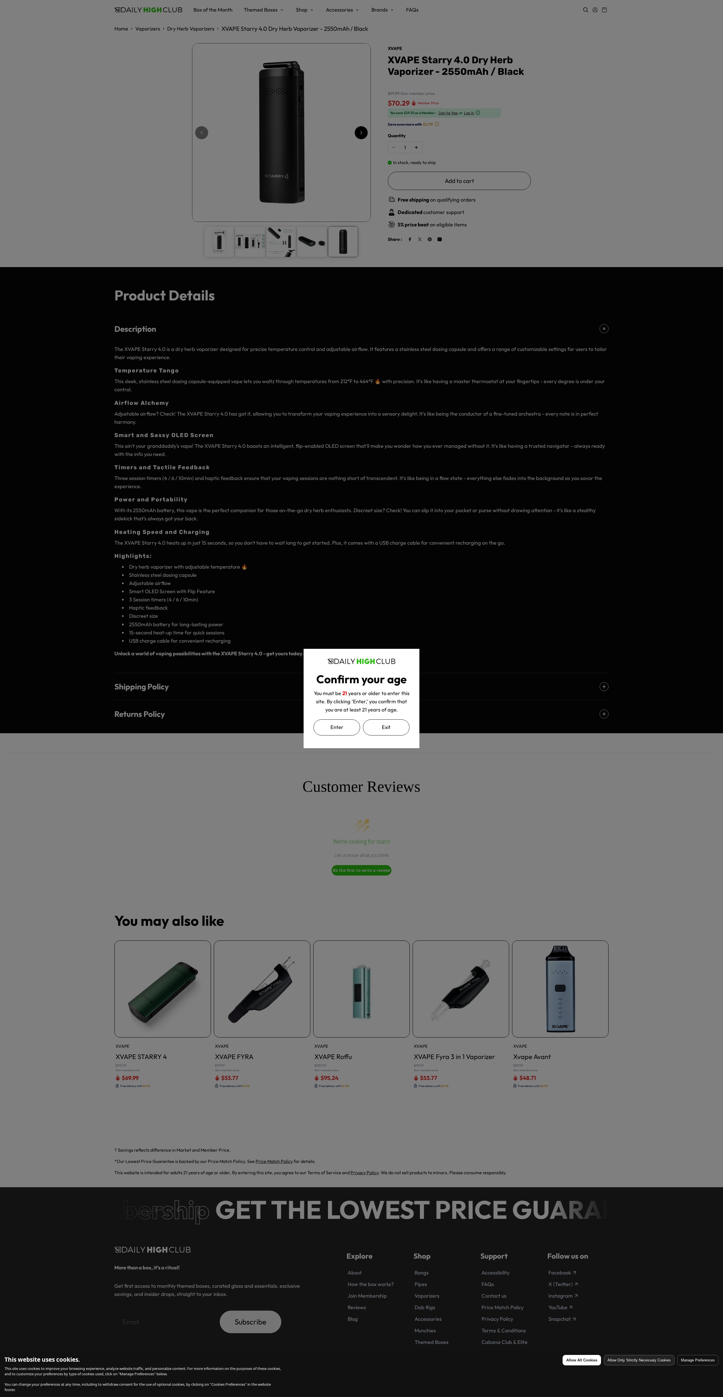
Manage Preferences (698, 1360)
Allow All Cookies (581, 1360)
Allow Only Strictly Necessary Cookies (639, 1360)
